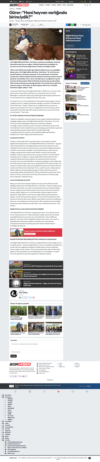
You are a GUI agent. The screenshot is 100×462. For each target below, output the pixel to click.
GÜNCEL (41, 5)
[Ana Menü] (90, 5)
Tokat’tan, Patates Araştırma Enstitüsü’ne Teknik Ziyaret (36, 317)
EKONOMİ (18, 8)
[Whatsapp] (26, 376)
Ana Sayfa (8, 395)
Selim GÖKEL (23, 293)
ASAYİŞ (54, 5)
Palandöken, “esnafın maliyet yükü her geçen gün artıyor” (54, 317)
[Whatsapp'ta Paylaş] (72, 25)
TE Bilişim (88, 386)
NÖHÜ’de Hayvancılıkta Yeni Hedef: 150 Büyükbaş (35, 333)
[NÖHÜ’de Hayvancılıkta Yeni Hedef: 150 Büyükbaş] (36, 327)
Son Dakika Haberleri (44, 371)
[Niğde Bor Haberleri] (19, 4)
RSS (12, 386)
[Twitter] (25, 297)
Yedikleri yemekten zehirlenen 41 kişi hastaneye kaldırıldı (36, 458)
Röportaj (7, 430)
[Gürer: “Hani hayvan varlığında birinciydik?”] (36, 44)
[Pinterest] (15, 376)
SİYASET (47, 5)
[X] (13, 376)
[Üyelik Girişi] (89, 1)
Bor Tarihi (77, 365)
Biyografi (7, 432)
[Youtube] (33, 297)
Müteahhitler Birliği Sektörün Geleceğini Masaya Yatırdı (53, 333)
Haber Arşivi (42, 373)
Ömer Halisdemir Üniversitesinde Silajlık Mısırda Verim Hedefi (16, 318)
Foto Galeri (14, 1)
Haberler (11, 8)
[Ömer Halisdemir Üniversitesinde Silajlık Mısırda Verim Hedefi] (18, 310)
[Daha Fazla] (75, 25)
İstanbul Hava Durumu (44, 365)
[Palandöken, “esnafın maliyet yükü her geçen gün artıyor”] (54, 310)
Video (22, 1)
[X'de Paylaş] (69, 25)
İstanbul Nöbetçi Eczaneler (45, 363)
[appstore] (50, 379)
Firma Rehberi (9, 427)
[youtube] (58, 391)
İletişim (77, 363)
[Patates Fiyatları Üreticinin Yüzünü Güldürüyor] (18, 327)
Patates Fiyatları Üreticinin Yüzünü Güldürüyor (17, 333)
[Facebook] (22, 297)
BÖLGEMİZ (70, 5)
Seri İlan (7, 429)
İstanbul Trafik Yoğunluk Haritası (46, 366)
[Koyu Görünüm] (87, 5)
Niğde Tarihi (62, 366)
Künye (60, 363)
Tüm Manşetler (42, 370)
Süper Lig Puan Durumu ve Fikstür (17, 447)
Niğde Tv (77, 366)
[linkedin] (87, 391)
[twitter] (30, 391)
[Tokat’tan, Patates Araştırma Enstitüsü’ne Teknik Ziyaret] (36, 310)
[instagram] (44, 391)
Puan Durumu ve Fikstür (44, 368)
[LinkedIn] (21, 376)
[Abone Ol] (86, 25)
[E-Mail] (20, 297)
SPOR (64, 5)
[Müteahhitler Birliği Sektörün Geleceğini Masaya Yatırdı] (54, 327)
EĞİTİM (59, 5)
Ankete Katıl (70, 46)
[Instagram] (28, 297)
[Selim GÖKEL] (13, 293)
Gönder (13, 356)
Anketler (7, 434)
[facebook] (15, 391)
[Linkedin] (31, 297)
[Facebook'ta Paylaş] (67, 25)
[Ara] (85, 5)
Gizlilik (60, 365)
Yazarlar (30, 1)
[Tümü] (89, 31)
